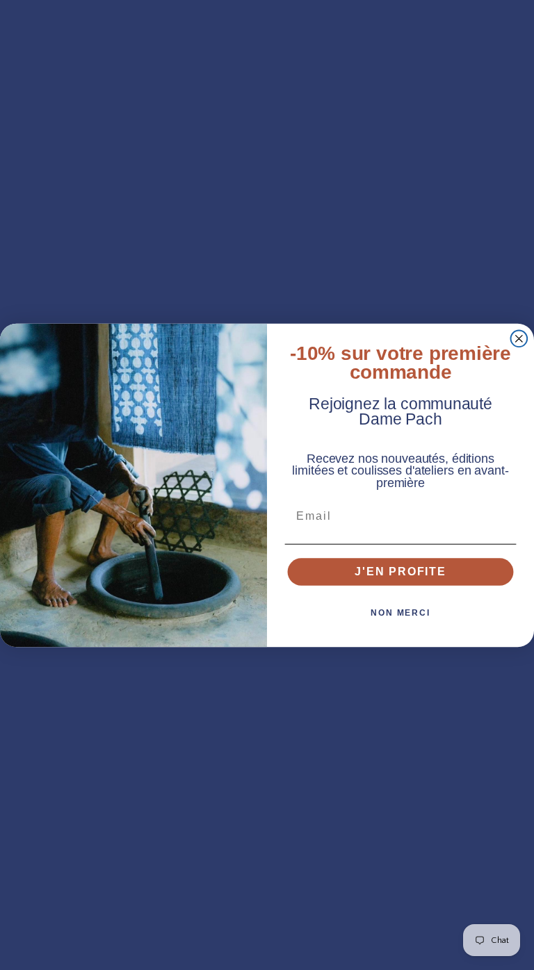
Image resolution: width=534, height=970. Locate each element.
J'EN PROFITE (400, 571)
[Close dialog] (519, 338)
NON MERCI (400, 613)
